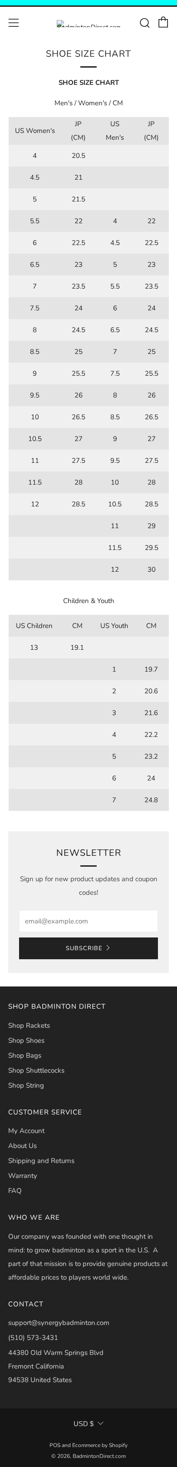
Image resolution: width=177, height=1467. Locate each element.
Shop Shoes (26, 1040)
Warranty (22, 1175)
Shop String (26, 1085)
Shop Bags (24, 1055)
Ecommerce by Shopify (100, 1445)
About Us (22, 1145)
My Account (26, 1130)
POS (54, 1445)
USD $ (83, 1424)
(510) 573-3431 (33, 1337)
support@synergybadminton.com (58, 1322)
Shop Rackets (29, 1025)
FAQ (15, 1190)
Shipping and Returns (41, 1160)
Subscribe (84, 948)
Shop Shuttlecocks (36, 1070)
